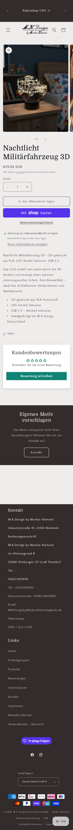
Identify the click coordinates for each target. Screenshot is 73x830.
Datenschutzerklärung (28, 818)
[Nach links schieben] (27, 139)
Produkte (14, 669)
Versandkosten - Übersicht (26, 724)
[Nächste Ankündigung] (65, 10)
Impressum (15, 706)
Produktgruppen (19, 660)
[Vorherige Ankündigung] (7, 10)
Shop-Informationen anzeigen (27, 244)
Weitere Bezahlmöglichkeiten (36, 222)
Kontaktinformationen (30, 824)
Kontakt (36, 452)
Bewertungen (17, 678)
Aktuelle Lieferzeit (19, 715)
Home (12, 651)
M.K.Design (19, 812)
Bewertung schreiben (36, 376)
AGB (46, 818)
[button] (8, 30)
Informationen (17, 688)
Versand (21, 172)
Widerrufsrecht (60, 812)
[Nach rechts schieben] (45, 139)
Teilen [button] (11, 333)
